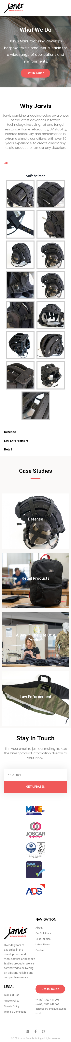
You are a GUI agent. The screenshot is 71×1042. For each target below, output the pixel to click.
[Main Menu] (63, 8)
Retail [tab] (8, 449)
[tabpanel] (35, 298)
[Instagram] (44, 1031)
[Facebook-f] (35, 1031)
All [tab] (6, 163)
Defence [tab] (10, 432)
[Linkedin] (27, 1031)
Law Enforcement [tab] (16, 441)
